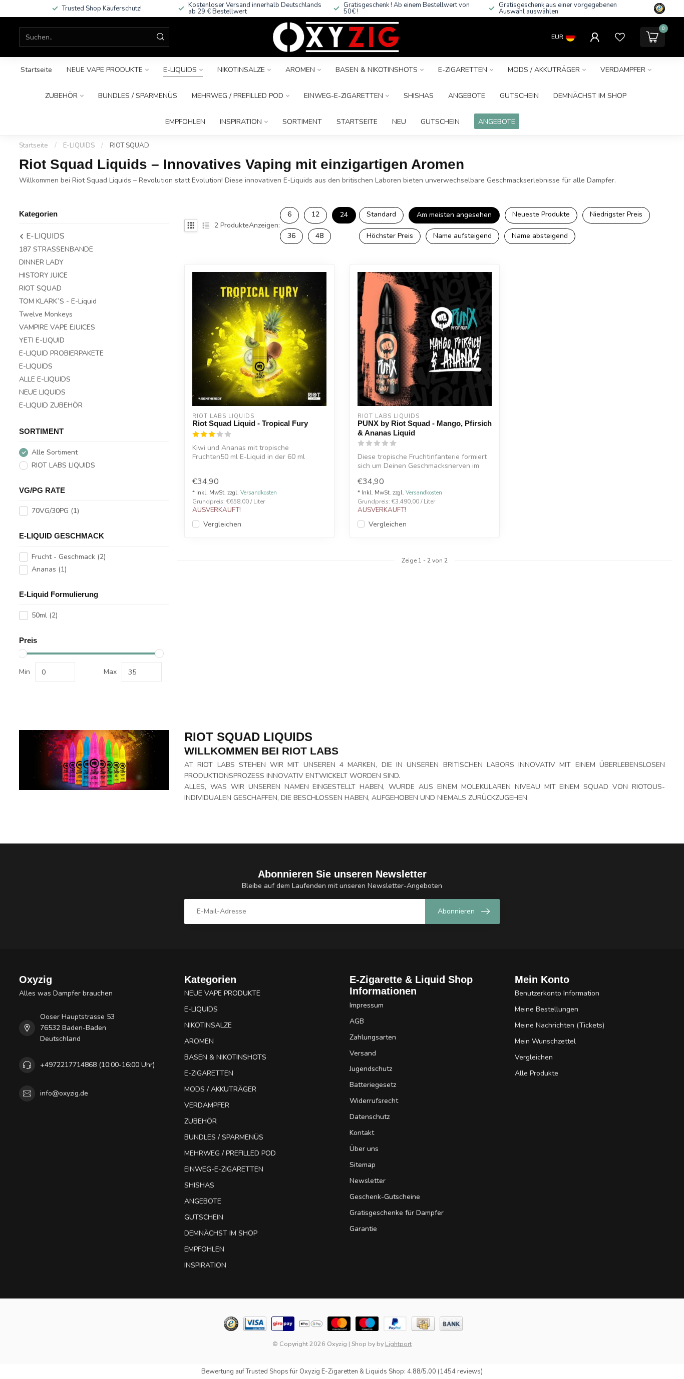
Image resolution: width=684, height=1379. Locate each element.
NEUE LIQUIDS (42, 393)
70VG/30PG (55, 511)
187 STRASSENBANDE (56, 249)
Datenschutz (370, 1117)
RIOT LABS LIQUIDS (63, 465)
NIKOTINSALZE (241, 69)
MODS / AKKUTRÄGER (544, 69)
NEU (399, 121)
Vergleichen (222, 524)
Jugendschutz (371, 1069)
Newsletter (368, 1181)
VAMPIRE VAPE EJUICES (57, 327)
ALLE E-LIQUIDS (45, 379)
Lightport (398, 1344)
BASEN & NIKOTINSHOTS (376, 69)
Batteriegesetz (373, 1085)
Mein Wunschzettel (545, 1041)
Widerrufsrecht (374, 1101)
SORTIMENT (302, 121)
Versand (363, 1053)
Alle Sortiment (55, 452)
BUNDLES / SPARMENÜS (137, 95)
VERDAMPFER (622, 69)
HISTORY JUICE (43, 275)
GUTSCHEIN (519, 95)
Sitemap (363, 1165)
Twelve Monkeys (46, 315)
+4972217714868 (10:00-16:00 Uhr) (97, 1065)
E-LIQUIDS (180, 69)
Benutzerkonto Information (557, 993)
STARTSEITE (357, 121)
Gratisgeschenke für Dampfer (397, 1213)
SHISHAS (419, 95)
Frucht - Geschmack (69, 556)
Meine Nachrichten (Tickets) (559, 1025)
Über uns (364, 1149)
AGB (357, 1021)
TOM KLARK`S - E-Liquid (58, 301)
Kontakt (362, 1133)
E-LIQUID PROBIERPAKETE (61, 353)
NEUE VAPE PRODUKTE (105, 69)
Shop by (363, 1344)
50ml (45, 616)
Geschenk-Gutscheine (385, 1197)
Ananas (49, 570)
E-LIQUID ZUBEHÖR (51, 405)
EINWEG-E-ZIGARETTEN (343, 95)
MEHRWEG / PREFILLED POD (237, 95)
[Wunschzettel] (620, 37)
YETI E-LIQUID (42, 341)
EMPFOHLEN (185, 121)
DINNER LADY (41, 263)
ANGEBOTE (466, 95)
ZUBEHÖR (61, 95)
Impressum (367, 1005)
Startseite (36, 69)
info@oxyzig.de (64, 1093)
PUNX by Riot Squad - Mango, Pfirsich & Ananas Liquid (425, 427)
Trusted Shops (267, 1371)
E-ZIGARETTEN (462, 69)
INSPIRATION (241, 121)
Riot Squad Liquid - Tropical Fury (250, 423)
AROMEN (300, 69)
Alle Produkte (536, 1073)
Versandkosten (258, 492)
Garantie (363, 1229)
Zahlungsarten (373, 1037)
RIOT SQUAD (129, 145)
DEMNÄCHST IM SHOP (589, 95)
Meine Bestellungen (546, 1009)
